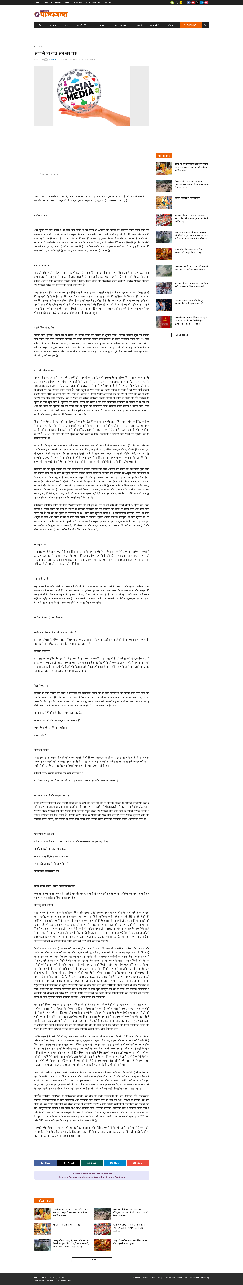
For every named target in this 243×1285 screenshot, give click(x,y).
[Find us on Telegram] (202, 2)
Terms (145, 1278)
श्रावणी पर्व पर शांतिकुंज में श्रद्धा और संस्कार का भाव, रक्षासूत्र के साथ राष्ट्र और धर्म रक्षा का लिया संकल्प (70, 1212)
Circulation (67, 3)
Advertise (78, 3)
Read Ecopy (56, 3)
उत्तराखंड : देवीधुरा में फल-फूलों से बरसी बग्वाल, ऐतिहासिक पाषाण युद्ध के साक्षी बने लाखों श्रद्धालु (130, 1227)
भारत (51, 25)
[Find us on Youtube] (193, 2)
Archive (42, 46)
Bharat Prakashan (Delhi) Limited (50, 1278)
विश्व (66, 25)
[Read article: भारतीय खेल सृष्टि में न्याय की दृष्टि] (42, 1229)
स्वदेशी (139, 25)
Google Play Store (102, 1177)
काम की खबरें (121, 25)
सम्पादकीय (102, 25)
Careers (87, 3)
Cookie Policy (156, 1278)
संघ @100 (81, 25)
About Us (96, 3)
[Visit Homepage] (51, 13)
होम (35, 46)
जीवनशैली (154, 25)
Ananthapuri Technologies (60, 1281)
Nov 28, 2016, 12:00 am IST (73, 59)
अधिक (171, 25)
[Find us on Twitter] (197, 2)
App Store (120, 1177)
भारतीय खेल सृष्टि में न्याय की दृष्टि (66, 1224)
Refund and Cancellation (176, 1278)
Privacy (136, 1278)
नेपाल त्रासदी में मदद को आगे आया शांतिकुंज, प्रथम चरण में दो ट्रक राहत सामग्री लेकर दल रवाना (130, 1212)
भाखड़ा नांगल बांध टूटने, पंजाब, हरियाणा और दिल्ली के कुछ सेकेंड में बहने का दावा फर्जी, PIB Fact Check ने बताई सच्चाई (71, 1243)
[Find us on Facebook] (189, 2)
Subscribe (190, 25)
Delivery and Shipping (199, 1278)
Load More (92, 1259)
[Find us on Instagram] (206, 2)
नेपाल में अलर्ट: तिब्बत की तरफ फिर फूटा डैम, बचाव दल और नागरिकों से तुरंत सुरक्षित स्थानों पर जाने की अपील (191, 320)
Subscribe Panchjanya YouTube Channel (92, 1174)
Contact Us (106, 3)
